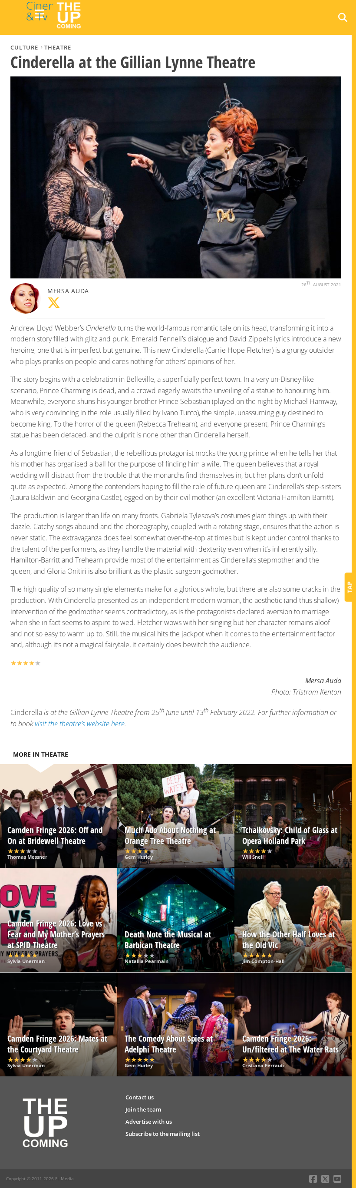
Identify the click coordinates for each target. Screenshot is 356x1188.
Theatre (57, 47)
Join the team (143, 1109)
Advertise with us (148, 1121)
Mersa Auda (68, 291)
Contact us (139, 1097)
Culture (24, 47)
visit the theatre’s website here (80, 723)
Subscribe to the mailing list (162, 1134)
